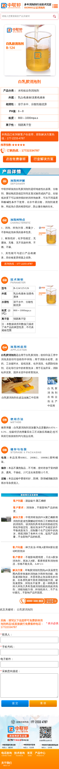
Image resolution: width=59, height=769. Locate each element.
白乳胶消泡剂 (25, 609)
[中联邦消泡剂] (11, 5)
